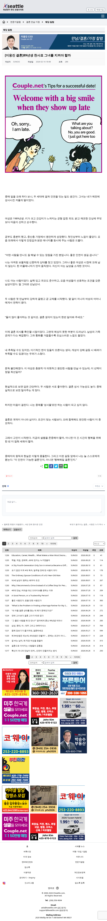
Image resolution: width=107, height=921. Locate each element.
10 (42, 543)
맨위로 (51, 888)
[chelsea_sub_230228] (15, 682)
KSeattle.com (59, 893)
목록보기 (7, 529)
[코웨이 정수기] (71, 798)
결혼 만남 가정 (33, 21)
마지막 (53, 543)
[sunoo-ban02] (15, 827)
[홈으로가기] (13, 6)
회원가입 (100, 9)
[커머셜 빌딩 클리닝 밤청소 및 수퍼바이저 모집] (15, 798)
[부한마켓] (15, 769)
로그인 (90, 9)
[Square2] (44, 682)
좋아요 (9, 476)
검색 (75, 538)
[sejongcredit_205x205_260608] (43, 798)
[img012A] (73, 740)
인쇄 (99, 476)
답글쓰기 (17, 529)
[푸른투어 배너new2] (73, 682)
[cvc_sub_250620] (43, 827)
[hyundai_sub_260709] (71, 827)
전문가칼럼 (15, 21)
